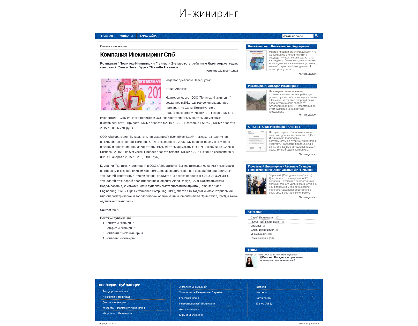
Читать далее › (308, 73)
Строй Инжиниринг (262, 217)
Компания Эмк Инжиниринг (124, 233)
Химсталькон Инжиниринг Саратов (200, 292)
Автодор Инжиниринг (115, 291)
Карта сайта (148, 36)
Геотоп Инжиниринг (114, 302)
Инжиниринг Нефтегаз (116, 296)
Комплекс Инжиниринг (121, 238)
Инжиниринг (119, 46)
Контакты (126, 36)
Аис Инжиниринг (189, 309)
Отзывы (256, 225)
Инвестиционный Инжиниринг (197, 303)
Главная (107, 36)
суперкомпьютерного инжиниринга (173, 186)
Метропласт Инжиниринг (118, 313)
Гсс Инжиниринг (189, 298)
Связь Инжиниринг (262, 229)
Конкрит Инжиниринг (120, 228)
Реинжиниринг (259, 238)
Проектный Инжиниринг (265, 221)
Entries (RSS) (264, 303)
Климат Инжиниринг (120, 223)
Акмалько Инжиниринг (193, 286)
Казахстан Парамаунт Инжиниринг (124, 307)
